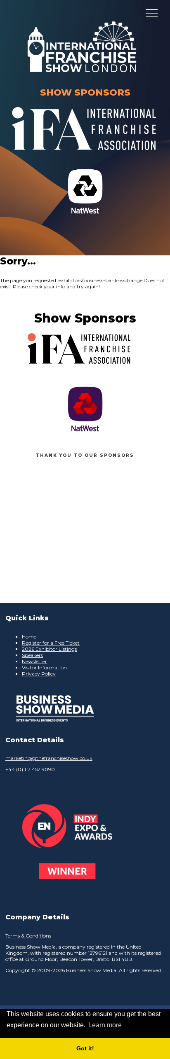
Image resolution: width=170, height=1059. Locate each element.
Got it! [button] (85, 1048)
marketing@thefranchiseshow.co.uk (48, 758)
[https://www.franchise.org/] (84, 155)
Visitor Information (44, 667)
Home (29, 637)
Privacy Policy (39, 674)
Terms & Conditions (28, 936)
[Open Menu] (151, 12)
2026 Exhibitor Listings (49, 649)
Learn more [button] (105, 1025)
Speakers (32, 655)
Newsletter (34, 661)
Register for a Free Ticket (51, 643)
